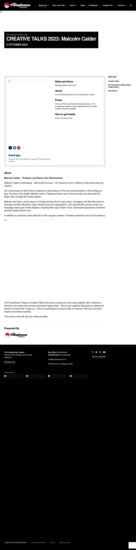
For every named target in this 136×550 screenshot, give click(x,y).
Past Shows (113, 91)
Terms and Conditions (38, 542)
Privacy (52, 542)
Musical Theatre (29, 159)
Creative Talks (113, 81)
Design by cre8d (64, 542)
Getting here (10, 362)
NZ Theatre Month (43, 159)
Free (21, 159)
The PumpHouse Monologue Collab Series (119, 86)
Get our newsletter (99, 356)
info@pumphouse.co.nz (57, 359)
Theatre (11, 161)
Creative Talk (13, 159)
